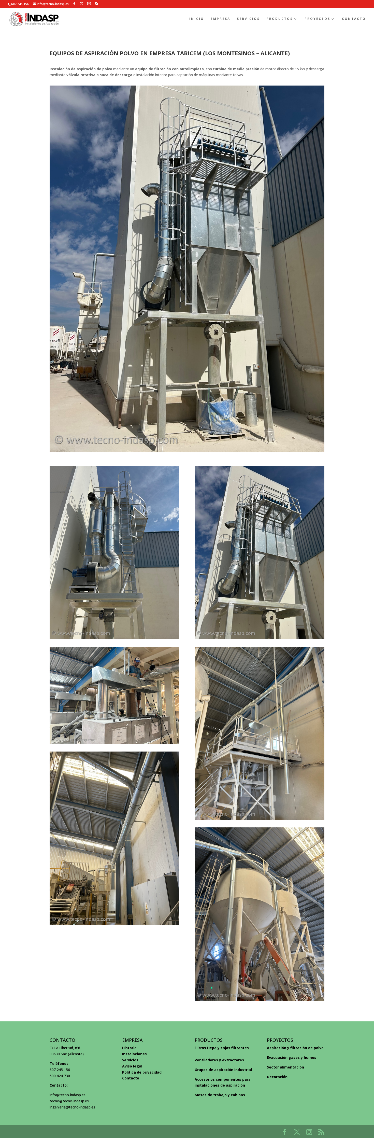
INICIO (196, 19)
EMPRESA (220, 19)
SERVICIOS (248, 19)
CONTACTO (354, 19)
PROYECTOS (317, 19)
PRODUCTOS (279, 19)
